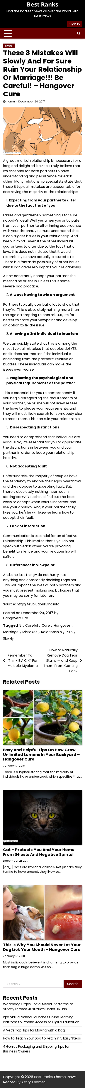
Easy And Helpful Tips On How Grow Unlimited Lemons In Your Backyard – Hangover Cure (41, 754)
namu (11, 101)
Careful (31, 625)
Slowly (8, 638)
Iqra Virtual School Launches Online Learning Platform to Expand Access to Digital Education (41, 1019)
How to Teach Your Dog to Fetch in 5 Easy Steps (42, 1038)
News (8, 45)
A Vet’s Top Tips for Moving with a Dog (34, 1030)
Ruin (69, 631)
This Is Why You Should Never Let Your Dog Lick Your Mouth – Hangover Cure (42, 947)
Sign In (75, 24)
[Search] (78, 33)
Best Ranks (42, 4)
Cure (46, 625)
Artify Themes (33, 1082)
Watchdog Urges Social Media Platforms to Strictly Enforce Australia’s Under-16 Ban (38, 1006)
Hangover (62, 625)
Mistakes (29, 631)
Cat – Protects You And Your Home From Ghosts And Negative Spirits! (39, 852)
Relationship (51, 631)
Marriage (11, 631)
